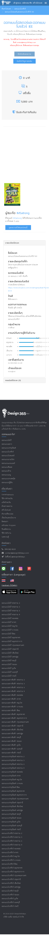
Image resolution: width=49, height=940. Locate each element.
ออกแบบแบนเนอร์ (8, 463)
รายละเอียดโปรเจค (12, 242)
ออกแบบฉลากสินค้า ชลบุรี (11, 737)
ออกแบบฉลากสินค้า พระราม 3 (13, 683)
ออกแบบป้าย (6, 471)
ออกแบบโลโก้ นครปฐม (10, 656)
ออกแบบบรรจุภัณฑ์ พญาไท (12, 779)
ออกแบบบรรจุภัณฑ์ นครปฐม (12, 810)
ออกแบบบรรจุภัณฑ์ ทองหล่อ (12, 771)
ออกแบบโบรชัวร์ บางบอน (11, 860)
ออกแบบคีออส (7, 467)
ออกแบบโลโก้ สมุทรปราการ (12, 641)
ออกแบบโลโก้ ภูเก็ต (9, 668)
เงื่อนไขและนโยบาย (9, 517)
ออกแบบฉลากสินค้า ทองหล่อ (12, 695)
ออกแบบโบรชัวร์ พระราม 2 (12, 833)
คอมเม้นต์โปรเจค (13, 380)
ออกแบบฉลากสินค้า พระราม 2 (13, 679)
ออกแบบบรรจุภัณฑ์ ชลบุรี (11, 814)
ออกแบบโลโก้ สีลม (8, 633)
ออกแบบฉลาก (7, 444)
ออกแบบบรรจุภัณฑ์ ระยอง (11, 818)
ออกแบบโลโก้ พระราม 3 (11, 606)
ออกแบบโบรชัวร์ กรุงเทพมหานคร (14, 875)
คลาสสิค (9, 347)
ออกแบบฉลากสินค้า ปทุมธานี (12, 725)
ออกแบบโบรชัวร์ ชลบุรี (10, 890)
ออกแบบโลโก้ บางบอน (10, 629)
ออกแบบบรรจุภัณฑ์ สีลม (11, 787)
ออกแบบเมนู (6, 474)
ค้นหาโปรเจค (6, 8)
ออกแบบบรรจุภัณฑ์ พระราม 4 (13, 764)
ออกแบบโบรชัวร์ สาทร (10, 852)
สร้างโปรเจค (6, 510)
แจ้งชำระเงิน (6, 502)
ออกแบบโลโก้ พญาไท (10, 626)
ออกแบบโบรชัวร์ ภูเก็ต (10, 898)
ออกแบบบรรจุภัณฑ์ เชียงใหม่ (12, 806)
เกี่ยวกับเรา (7, 489)
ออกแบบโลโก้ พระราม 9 (11, 614)
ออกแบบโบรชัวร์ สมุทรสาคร (12, 867)
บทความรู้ (5, 536)
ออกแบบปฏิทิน (7, 482)
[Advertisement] (24, 154)
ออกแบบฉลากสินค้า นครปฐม (12, 733)
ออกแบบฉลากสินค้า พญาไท (12, 702)
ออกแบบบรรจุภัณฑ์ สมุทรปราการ (14, 795)
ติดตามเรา (7, 562)
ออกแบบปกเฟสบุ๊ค (8, 478)
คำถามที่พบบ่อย (7, 513)
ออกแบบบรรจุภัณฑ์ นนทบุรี (12, 825)
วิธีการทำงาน (6, 533)
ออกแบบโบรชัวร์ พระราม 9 (12, 844)
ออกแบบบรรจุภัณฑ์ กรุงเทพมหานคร (15, 798)
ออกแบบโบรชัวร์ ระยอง (10, 894)
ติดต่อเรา (5, 521)
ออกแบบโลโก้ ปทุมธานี (10, 649)
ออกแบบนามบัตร (8, 459)
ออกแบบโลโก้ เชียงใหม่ (10, 653)
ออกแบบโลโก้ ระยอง (9, 664)
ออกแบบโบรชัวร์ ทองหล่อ (11, 848)
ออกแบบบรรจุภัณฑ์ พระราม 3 (13, 760)
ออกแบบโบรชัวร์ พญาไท (11, 856)
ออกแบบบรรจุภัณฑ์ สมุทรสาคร (13, 791)
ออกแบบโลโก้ (7, 440)
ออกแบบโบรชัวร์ (20, 8)
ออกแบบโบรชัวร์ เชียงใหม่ (11, 883)
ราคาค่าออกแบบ (8, 494)
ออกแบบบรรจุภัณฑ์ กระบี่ (11, 829)
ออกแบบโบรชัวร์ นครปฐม (11, 887)
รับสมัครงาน (6, 529)
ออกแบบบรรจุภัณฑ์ (9, 448)
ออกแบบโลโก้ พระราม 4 (11, 610)
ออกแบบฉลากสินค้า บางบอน (12, 706)
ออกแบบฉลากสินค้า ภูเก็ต (11, 745)
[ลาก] (33, 342)
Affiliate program (9, 525)
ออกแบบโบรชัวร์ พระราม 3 (12, 837)
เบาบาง (9, 355)
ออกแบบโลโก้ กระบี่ (9, 676)
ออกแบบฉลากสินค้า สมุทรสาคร (13, 714)
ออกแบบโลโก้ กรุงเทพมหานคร (13, 645)
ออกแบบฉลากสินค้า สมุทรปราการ (14, 718)
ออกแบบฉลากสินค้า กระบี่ (11, 752)
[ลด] (17, 338)
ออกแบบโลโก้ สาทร (9, 622)
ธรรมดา (9, 338)
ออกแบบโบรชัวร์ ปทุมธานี (11, 879)
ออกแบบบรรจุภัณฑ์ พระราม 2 (13, 756)
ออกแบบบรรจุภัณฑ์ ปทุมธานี (12, 802)
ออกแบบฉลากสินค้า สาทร (11, 699)
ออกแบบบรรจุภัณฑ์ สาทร (11, 775)
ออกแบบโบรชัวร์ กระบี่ (10, 906)
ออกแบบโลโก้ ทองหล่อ (10, 618)
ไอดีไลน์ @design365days (14, 556)
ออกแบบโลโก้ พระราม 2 (11, 603)
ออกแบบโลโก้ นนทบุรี (10, 672)
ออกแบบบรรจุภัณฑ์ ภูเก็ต (11, 821)
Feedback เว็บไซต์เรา (9, 585)
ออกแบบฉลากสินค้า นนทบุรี (12, 748)
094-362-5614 (9, 549)
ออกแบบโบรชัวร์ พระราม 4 (12, 841)
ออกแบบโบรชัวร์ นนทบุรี (11, 902)
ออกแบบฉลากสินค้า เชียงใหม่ (12, 729)
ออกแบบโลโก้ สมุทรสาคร (11, 637)
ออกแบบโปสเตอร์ (8, 455)
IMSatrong (23, 212)
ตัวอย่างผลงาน (7, 506)
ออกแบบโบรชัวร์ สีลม (10, 864)
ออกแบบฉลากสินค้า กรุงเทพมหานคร (15, 722)
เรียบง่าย (9, 351)
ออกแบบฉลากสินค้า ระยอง (12, 741)
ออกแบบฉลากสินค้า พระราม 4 (13, 687)
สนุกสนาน (9, 342)
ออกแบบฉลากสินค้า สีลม (11, 710)
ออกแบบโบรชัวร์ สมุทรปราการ (13, 871)
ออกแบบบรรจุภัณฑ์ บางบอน (12, 783)
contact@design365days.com (16, 553)
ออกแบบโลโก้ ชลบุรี (9, 660)
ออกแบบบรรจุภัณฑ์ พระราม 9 (13, 768)
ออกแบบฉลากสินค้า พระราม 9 (13, 691)
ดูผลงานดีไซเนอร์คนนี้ (18, 227)
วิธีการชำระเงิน (7, 498)
